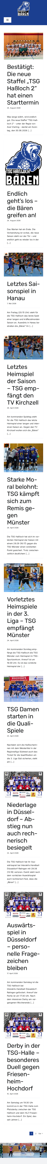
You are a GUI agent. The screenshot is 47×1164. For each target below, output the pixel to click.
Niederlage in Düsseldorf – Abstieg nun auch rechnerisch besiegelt (22, 826)
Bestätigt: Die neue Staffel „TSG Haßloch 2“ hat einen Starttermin (23, 84)
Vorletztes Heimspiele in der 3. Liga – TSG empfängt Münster (22, 617)
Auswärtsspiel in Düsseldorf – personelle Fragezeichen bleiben (23, 947)
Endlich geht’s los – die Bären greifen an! (22, 204)
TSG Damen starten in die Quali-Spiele (23, 720)
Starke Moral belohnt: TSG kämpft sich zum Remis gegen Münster (23, 501)
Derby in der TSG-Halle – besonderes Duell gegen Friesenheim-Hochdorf (23, 1067)
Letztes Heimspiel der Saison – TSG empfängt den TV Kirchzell (23, 384)
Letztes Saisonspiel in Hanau (23, 291)
